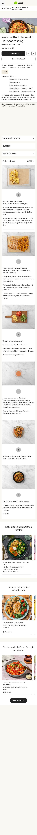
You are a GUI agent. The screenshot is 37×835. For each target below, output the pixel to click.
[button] (18, 145)
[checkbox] (2, 48)
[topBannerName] (18, 14)
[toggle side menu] (2, 3)
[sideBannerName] (18, 121)
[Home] (3, 8)
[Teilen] (33, 54)
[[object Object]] (28, 54)
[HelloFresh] (18, 2)
